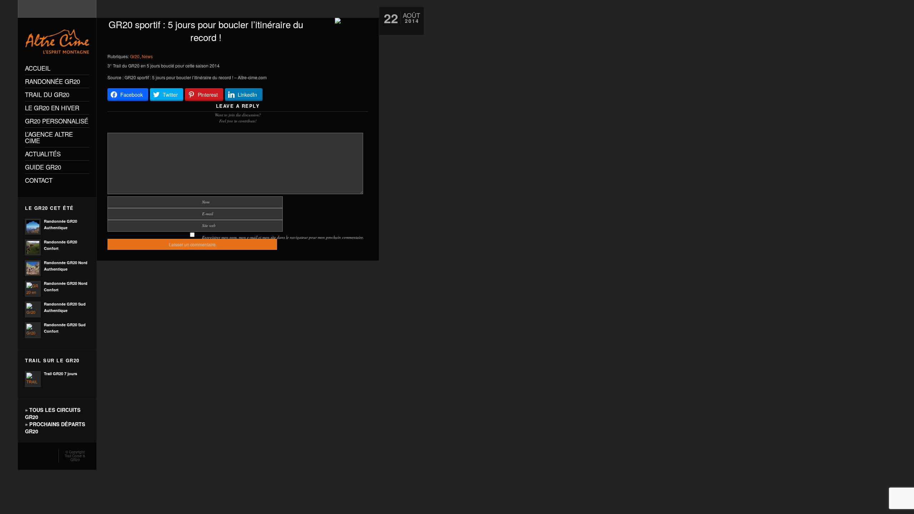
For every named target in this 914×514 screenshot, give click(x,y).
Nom (206, 202)
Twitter (48, 454)
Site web (209, 225)
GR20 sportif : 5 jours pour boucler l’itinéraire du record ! (206, 30)
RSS (27, 454)
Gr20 (135, 56)
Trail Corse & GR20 (75, 457)
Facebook (38, 454)
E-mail (207, 213)
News (147, 56)
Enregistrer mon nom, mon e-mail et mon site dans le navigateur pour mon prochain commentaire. (283, 237)
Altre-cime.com (252, 77)
